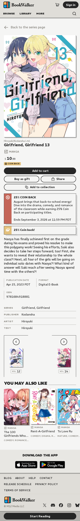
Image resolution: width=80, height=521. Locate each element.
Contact (46, 478)
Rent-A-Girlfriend (43, 431)
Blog (8, 478)
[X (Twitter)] (44, 505)
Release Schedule (17, 484)
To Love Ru (64, 431)
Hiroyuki (27, 321)
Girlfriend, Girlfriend (36, 308)
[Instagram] (69, 505)
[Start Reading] (40, 86)
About (20, 478)
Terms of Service (17, 490)
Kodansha (28, 314)
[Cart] (57, 5)
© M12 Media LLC (14, 506)
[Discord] (53, 505)
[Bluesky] (77, 505)
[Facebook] (61, 505)
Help (32, 478)
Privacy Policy (46, 484)
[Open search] (74, 14)
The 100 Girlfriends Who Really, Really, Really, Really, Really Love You (15, 433)
